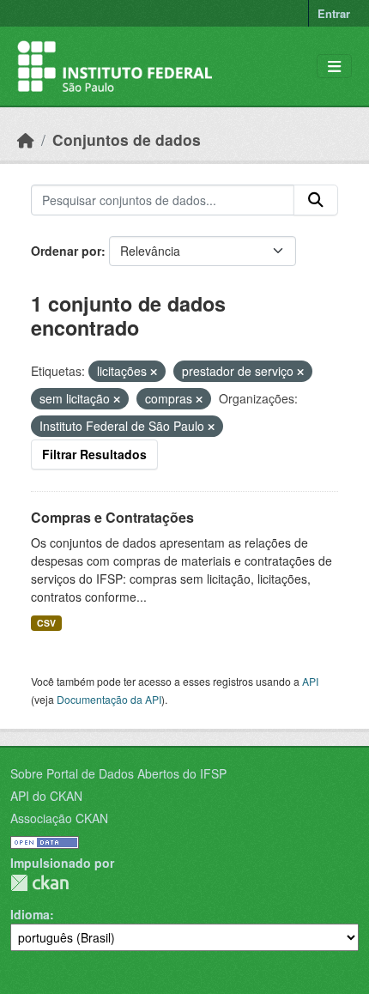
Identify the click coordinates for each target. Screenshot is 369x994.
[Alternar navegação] (334, 66)
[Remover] (153, 372)
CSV (46, 622)
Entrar (334, 13)
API (310, 681)
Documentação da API (109, 699)
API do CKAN (46, 795)
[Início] (25, 139)
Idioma (30, 914)
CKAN (39, 883)
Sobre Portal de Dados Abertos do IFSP (118, 773)
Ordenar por (66, 250)
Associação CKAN (59, 818)
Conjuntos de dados (126, 139)
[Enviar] (315, 200)
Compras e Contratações (112, 517)
